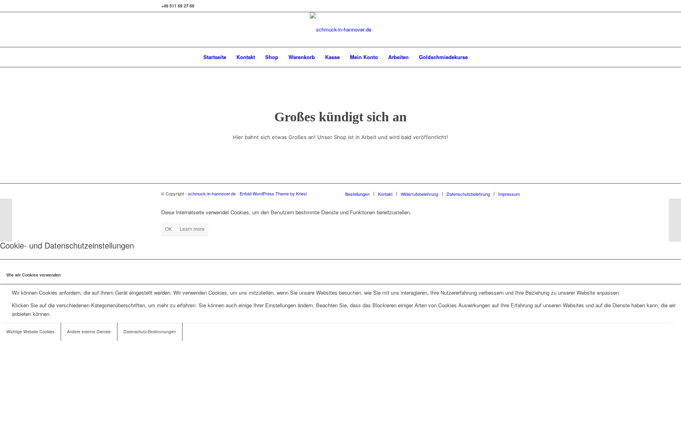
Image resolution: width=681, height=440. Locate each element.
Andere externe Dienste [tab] (89, 331)
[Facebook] (502, 29)
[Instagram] (490, 29)
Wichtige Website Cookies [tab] (30, 331)
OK (168, 228)
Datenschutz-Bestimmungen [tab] (149, 331)
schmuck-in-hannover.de (212, 193)
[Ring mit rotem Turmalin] (675, 220)
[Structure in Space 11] (6, 220)
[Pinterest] (514, 29)
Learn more (192, 228)
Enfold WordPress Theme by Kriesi (273, 193)
